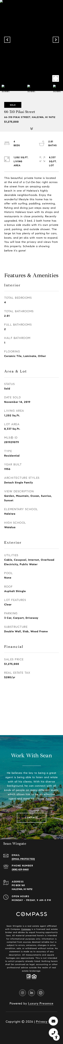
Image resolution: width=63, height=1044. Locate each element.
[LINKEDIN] (31, 992)
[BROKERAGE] (40, 992)
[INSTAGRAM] (22, 992)
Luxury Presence (40, 1003)
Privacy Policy (46, 1021)
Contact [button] (31, 817)
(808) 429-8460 (20, 869)
